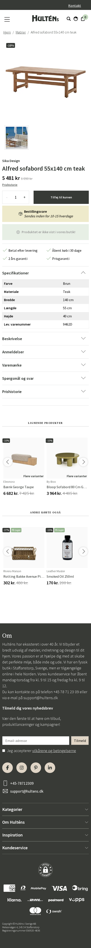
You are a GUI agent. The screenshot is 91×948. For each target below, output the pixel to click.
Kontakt (74, 5)
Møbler (21, 32)
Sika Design (11, 160)
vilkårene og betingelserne (54, 750)
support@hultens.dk (40, 697)
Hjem (7, 32)
